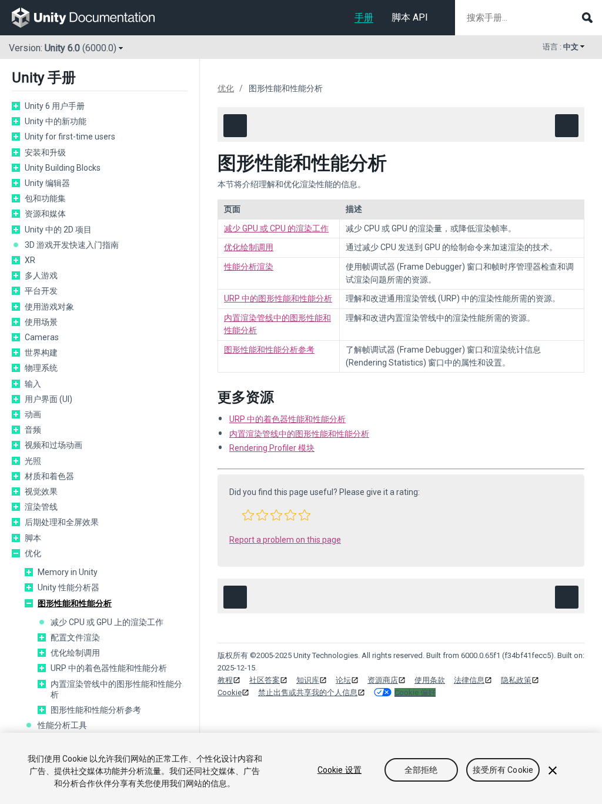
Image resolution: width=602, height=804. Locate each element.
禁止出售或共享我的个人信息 (307, 692)
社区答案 (264, 680)
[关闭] (553, 770)
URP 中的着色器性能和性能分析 (109, 668)
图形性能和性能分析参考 (96, 710)
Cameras (42, 337)
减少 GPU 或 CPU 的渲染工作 (276, 228)
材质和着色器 (49, 476)
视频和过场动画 (53, 445)
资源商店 (382, 680)
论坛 (343, 680)
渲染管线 (41, 506)
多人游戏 (41, 275)
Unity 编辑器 (47, 183)
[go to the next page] (566, 125)
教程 (225, 680)
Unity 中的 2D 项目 (58, 229)
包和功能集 (45, 198)
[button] (248, 515)
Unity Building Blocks (63, 167)
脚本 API (410, 17)
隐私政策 (516, 680)
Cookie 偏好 (415, 692)
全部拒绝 (421, 770)
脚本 (33, 538)
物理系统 (41, 368)
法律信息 (469, 680)
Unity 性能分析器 (68, 587)
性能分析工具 (62, 725)
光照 (33, 461)
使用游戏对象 (49, 306)
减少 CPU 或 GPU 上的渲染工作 (107, 622)
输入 (33, 383)
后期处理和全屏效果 (62, 522)
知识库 (307, 680)
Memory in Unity (68, 572)
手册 (363, 17)
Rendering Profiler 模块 (272, 448)
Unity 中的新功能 (55, 121)
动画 (33, 414)
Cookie (230, 692)
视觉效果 (41, 491)
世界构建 (41, 352)
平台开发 (41, 290)
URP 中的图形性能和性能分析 (278, 298)
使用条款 (429, 680)
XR (30, 260)
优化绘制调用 (75, 652)
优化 (33, 553)
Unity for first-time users (70, 136)
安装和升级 (45, 152)
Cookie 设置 (339, 770)
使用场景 (41, 322)
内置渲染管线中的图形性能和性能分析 (116, 689)
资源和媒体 (45, 213)
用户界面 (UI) (48, 399)
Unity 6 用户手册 (55, 106)
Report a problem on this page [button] (285, 539)
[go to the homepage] (91, 18)
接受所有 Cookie (503, 770)
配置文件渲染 (75, 637)
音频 (33, 429)
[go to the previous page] (235, 125)
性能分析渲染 (248, 266)
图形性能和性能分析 (75, 603)
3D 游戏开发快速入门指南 (72, 245)
